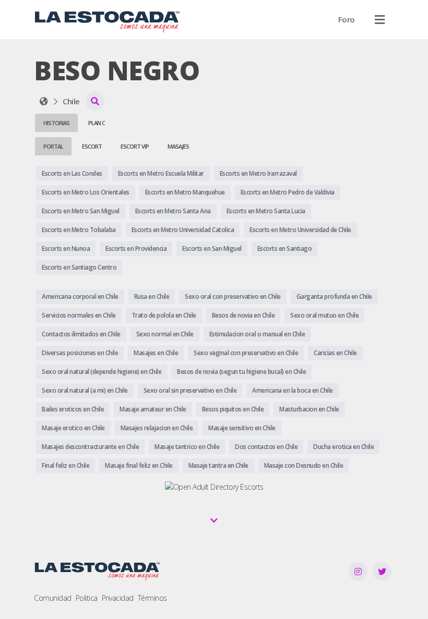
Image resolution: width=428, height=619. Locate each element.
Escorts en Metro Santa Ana (173, 211)
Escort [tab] (92, 146)
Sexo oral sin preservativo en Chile (190, 390)
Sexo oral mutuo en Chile (324, 315)
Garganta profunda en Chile (334, 296)
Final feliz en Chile (65, 465)
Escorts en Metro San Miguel (81, 211)
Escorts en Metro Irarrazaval (258, 173)
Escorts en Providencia (136, 248)
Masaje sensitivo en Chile (242, 427)
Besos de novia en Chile (243, 315)
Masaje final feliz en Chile (139, 465)
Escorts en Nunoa (66, 248)
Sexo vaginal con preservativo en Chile (246, 352)
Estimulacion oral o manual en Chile (257, 334)
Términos (152, 598)
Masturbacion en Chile (309, 409)
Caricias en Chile (335, 352)
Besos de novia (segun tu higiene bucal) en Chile (241, 371)
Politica (87, 598)
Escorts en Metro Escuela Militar (161, 173)
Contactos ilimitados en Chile (81, 334)
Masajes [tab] (178, 146)
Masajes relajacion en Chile (157, 427)
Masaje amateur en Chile (153, 409)
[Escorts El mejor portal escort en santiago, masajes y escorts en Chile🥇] (44, 101)
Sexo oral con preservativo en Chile (233, 296)
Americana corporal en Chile (80, 296)
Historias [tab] (56, 123)
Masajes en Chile (156, 352)
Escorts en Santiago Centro (79, 267)
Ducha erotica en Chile (343, 446)
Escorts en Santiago (284, 248)
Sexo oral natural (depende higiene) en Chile (101, 371)
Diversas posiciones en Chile (80, 352)
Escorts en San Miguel (212, 248)
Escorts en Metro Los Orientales (85, 192)
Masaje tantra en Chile (218, 465)
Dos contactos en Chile (266, 446)
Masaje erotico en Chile (73, 427)
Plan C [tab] (96, 123)
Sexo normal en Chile (165, 334)
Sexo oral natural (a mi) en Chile (85, 390)
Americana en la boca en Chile (292, 390)
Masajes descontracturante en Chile (90, 446)
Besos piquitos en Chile (233, 409)
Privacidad (118, 598)
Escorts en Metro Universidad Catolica (183, 229)
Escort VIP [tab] (135, 146)
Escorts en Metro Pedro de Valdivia (288, 192)
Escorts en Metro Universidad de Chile (300, 229)
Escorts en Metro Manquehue (185, 192)
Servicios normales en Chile (79, 315)
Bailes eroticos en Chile (73, 409)
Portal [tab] (53, 146)
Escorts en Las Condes (72, 173)
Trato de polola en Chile (164, 315)
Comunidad (53, 598)
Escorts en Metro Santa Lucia (266, 211)
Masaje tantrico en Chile (186, 446)
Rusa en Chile (152, 296)
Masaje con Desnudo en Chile (303, 465)
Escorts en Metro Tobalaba (79, 229)
